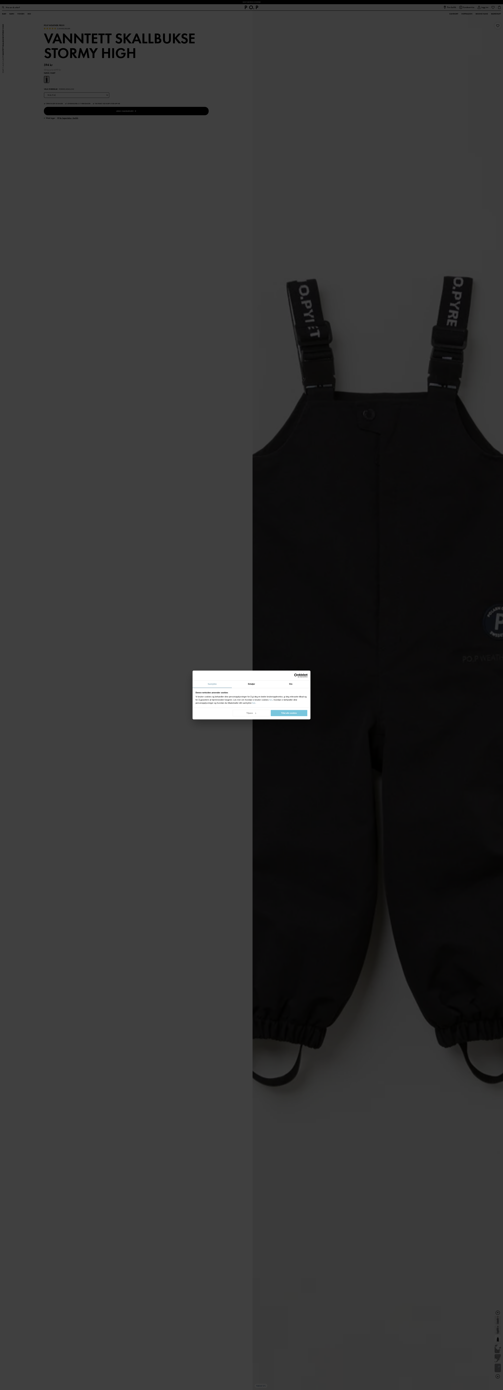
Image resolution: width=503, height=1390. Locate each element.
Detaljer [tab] (251, 684)
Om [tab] (290, 684)
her (271, 700)
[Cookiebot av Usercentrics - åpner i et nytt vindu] (296, 675)
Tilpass (249, 713)
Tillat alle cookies (289, 713)
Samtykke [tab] (212, 684)
